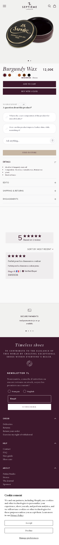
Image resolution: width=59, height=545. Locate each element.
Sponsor (7, 484)
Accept (28, 522)
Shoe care (7, 459)
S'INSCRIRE (29, 407)
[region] (29, 317)
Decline (29, 530)
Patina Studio (9, 473)
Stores (6, 477)
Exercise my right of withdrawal (18, 434)
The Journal (8, 480)
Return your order (11, 431)
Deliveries (7, 424)
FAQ (5, 452)
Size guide (8, 455)
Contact (6, 448)
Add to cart (29, 84)
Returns (6, 427)
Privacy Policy (16, 515)
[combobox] (40, 249)
